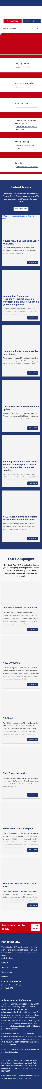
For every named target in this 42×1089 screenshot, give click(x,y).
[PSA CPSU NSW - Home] (21, 11)
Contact (4, 963)
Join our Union (31, 21)
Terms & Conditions (9, 967)
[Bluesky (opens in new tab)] (11, 3)
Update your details (23, 67)
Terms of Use (6, 972)
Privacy (4, 977)
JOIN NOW (35, 927)
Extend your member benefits (27, 107)
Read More (33, 262)
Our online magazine (23, 87)
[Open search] (38, 28)
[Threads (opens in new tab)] (35, 3)
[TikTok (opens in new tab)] (31, 3)
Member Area (12, 21)
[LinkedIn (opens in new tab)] (21, 3)
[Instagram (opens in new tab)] (16, 3)
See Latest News (21, 209)
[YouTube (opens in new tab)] (26, 3)
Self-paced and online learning (27, 167)
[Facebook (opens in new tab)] (6, 3)
